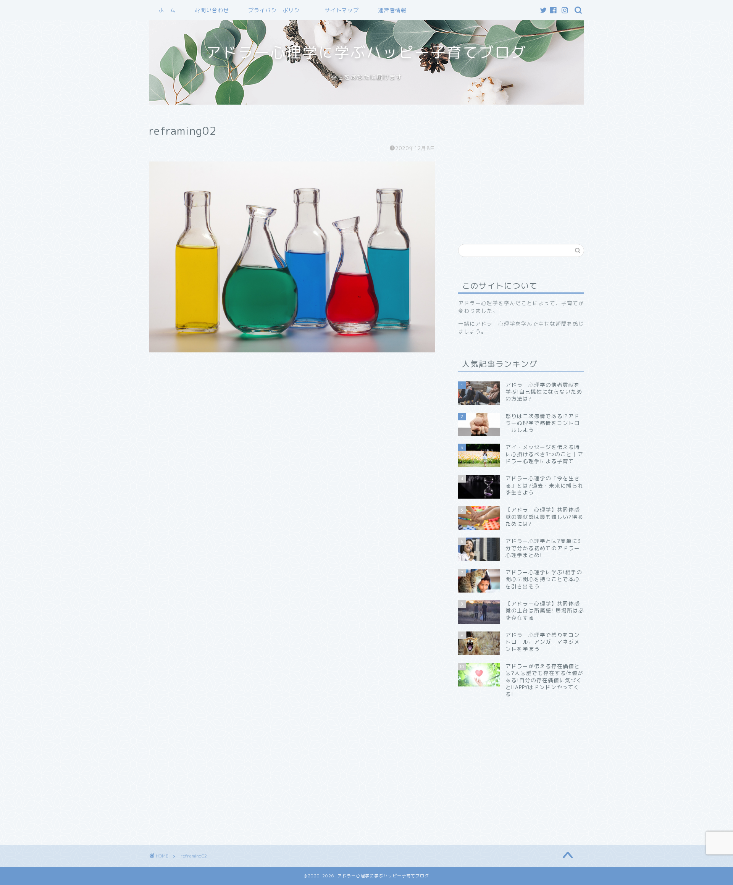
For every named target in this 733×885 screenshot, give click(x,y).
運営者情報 (392, 10)
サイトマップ (342, 10)
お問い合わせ (212, 10)
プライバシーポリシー (276, 10)
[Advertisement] (522, 169)
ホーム (167, 10)
